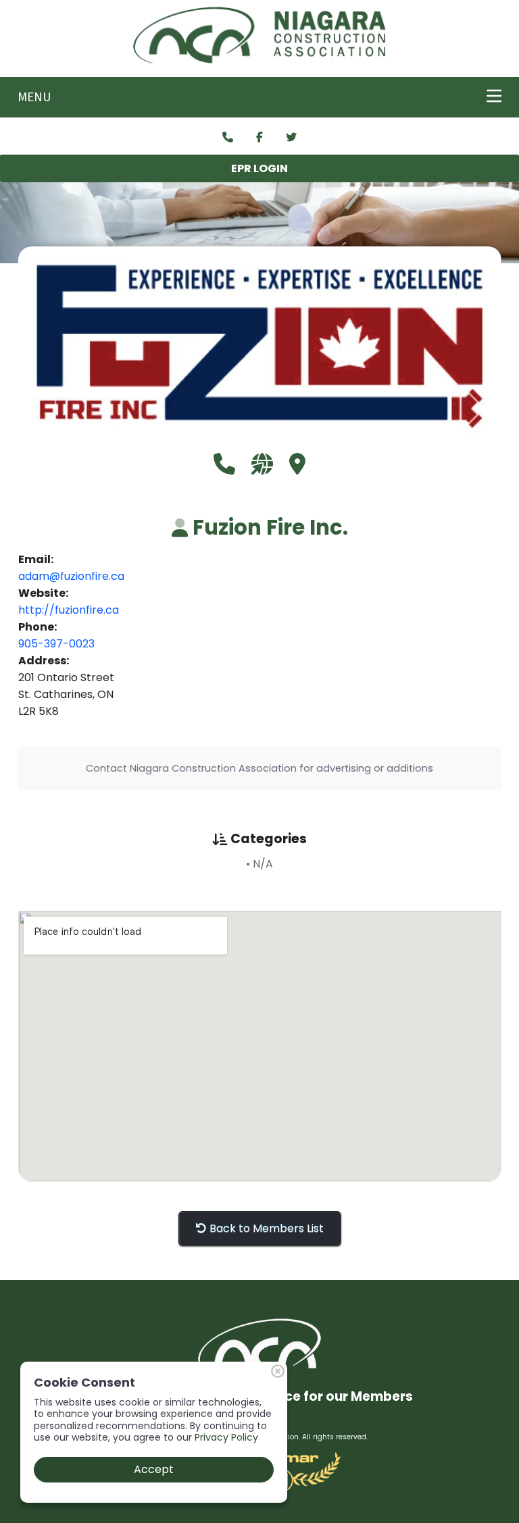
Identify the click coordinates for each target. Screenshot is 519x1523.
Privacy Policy (226, 1437)
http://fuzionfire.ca (68, 610)
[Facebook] (259, 137)
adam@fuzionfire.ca (71, 576)
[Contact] (227, 137)
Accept (154, 1469)
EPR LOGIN (259, 168)
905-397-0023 (56, 643)
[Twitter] (291, 137)
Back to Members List (265, 1228)
